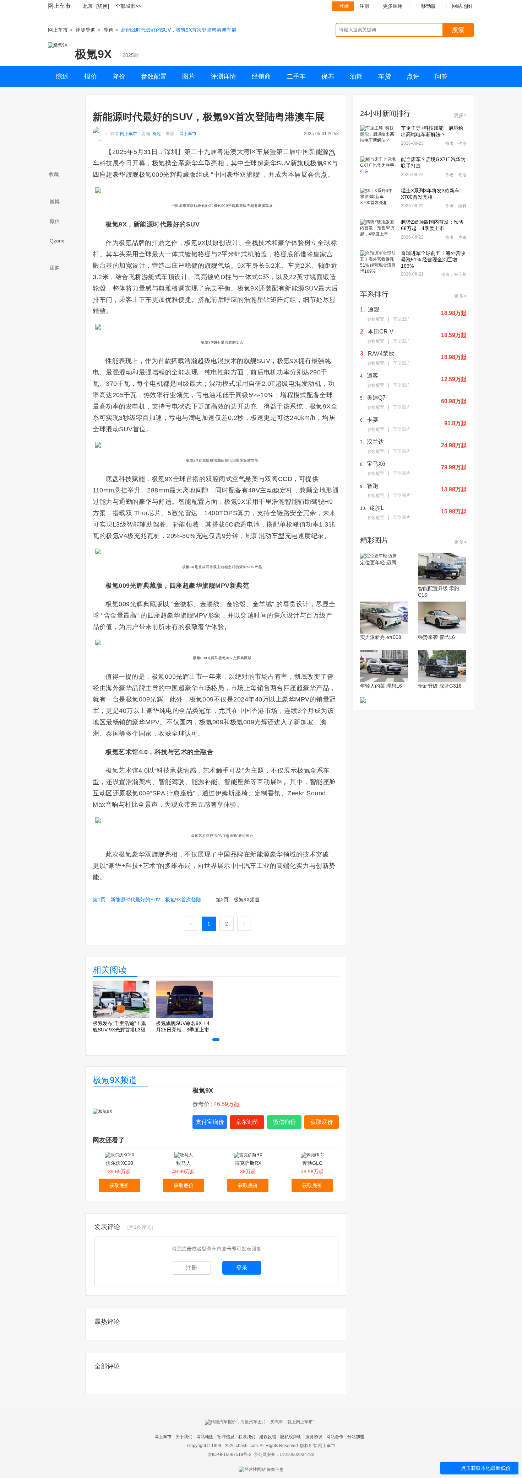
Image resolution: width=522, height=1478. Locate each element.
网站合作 (334, 1436)
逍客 (372, 376)
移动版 (428, 6)
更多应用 (393, 6)
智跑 (372, 486)
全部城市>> (128, 6)
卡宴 (372, 420)
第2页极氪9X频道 (238, 899)
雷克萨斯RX (248, 1163)
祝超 (156, 133)
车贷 (384, 76)
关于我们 (183, 1436)
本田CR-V (380, 332)
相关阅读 (110, 970)
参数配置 (154, 76)
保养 (327, 76)
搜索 (458, 29)
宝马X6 (376, 464)
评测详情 (223, 76)
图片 (188, 76)
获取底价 (321, 1122)
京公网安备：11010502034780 (284, 1454)
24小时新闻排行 (385, 113)
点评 (413, 76)
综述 (62, 76)
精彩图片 (374, 540)
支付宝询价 (210, 1122)
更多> (460, 115)
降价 (119, 76)
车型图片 (401, 318)
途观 (373, 309)
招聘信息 (225, 1436)
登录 (344, 6)
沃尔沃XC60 (119, 1163)
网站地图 (204, 1436)
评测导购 (86, 30)
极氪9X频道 (115, 1080)
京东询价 (247, 1122)
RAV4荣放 (381, 354)
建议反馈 (267, 1436)
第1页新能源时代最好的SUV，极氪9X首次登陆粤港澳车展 (151, 899)
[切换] (102, 6)
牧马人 (183, 1163)
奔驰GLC (312, 1163)
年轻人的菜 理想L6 (381, 686)
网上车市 (59, 6)
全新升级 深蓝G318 (440, 686)
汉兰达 (375, 442)
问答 (441, 76)
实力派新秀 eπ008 (380, 637)
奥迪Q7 (376, 398)
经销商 (261, 76)
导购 (108, 30)
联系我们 (246, 1436)
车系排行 (374, 294)
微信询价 (284, 1122)
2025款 (131, 55)
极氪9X (93, 54)
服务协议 (313, 1436)
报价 (90, 76)
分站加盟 (355, 1436)
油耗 (356, 76)
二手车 (296, 76)
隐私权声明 (290, 1436)
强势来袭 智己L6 (436, 637)
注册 (364, 6)
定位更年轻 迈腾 (378, 562)
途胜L (376, 508)
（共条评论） (140, 1227)
